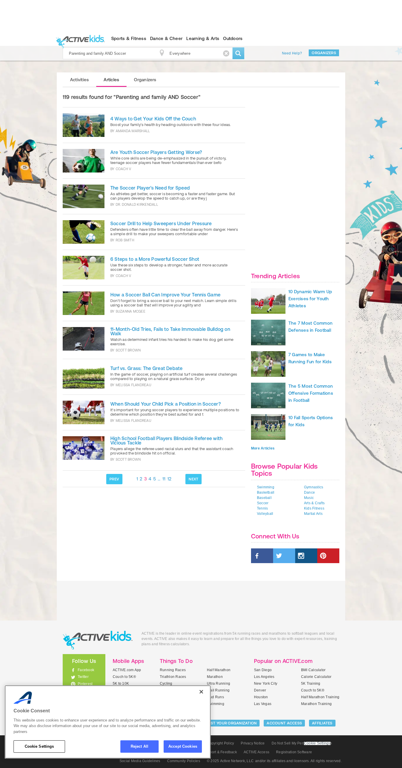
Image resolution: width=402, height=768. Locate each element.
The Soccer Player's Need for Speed (150, 187)
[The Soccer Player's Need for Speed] (83, 196)
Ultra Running (218, 683)
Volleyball (265, 514)
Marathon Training (316, 704)
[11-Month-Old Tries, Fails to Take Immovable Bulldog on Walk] (83, 340)
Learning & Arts (202, 38)
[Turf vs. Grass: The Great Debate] (83, 377)
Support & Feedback (220, 752)
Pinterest (85, 684)
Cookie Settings (39, 746)
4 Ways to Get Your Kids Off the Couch (153, 118)
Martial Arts (313, 514)
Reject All (139, 746)
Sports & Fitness (128, 38)
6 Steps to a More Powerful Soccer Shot (154, 259)
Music (309, 498)
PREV (114, 479)
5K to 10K (121, 683)
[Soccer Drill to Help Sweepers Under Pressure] (83, 232)
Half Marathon (218, 670)
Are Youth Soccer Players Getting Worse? (156, 152)
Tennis (262, 508)
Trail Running (218, 690)
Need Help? (292, 53)
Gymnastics (313, 487)
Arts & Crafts (314, 503)
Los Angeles (264, 677)
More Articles (263, 448)
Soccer (262, 503)
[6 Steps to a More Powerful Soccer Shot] (83, 267)
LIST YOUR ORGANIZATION (232, 723)
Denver (260, 690)
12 (169, 478)
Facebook (86, 670)
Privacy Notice (253, 743)
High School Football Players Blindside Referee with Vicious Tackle (166, 440)
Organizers (324, 53)
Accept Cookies (182, 746)
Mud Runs (215, 697)
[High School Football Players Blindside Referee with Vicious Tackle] (83, 449)
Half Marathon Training (320, 697)
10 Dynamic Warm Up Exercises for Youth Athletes (310, 298)
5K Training (310, 683)
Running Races (173, 670)
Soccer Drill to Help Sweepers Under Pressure (161, 223)
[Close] (201, 691)
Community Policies (183, 761)
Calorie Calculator (316, 677)
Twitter (83, 677)
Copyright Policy (220, 743)
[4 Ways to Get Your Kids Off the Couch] (83, 125)
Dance (309, 492)
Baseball (264, 498)
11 (164, 478)
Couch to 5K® (124, 677)
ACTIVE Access (256, 752)
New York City (265, 683)
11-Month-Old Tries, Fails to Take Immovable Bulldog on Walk (170, 331)
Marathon (215, 677)
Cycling (166, 683)
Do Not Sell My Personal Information (302, 743)
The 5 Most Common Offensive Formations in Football (310, 393)
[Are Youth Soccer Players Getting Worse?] (83, 160)
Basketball (265, 492)
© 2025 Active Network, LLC (230, 761)
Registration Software (294, 752)
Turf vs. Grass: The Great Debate (146, 368)
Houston (261, 697)
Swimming (265, 487)
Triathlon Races (173, 677)
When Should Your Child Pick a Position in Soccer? (165, 404)
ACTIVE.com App (127, 670)
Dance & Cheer (166, 38)
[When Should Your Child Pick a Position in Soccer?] (83, 412)
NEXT (193, 479)
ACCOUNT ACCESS (284, 723)
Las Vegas (262, 704)
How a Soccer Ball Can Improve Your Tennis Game (165, 294)
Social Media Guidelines (139, 761)
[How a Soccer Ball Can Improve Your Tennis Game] (83, 303)
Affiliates (322, 723)
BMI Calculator (313, 670)
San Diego (263, 670)
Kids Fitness (314, 508)
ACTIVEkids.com (79, 38)
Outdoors (232, 38)
